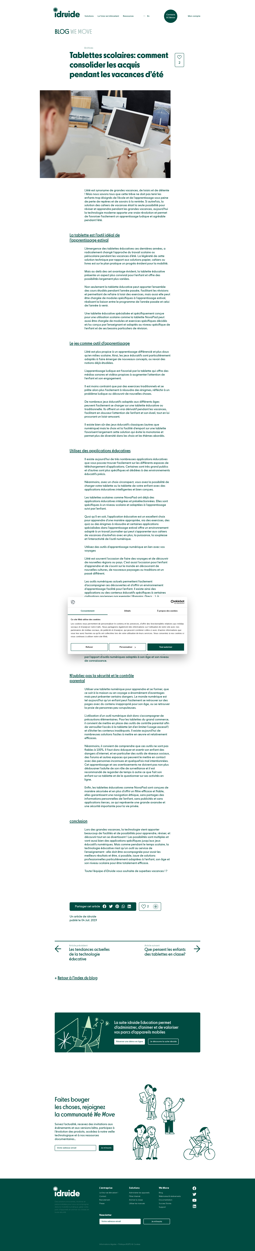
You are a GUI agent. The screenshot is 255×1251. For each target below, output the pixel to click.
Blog (73, 32)
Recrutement (104, 1200)
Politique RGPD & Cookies (129, 1244)
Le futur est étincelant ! (108, 1193)
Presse (101, 1203)
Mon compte (194, 16)
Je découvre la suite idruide (163, 1042)
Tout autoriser (165, 647)
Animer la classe (136, 1200)
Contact (102, 1196)
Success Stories (165, 1203)
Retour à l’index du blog (77, 978)
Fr (144, 16)
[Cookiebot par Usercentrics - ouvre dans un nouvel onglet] (172, 602)
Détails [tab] (127, 611)
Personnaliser (126, 647)
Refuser (89, 647)
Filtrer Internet (134, 1196)
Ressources (128, 16)
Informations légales (107, 1244)
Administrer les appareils (139, 1193)
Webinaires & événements (170, 1196)
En (148, 16)
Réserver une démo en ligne (129, 1042)
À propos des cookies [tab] (167, 611)
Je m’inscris (106, 1148)
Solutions (89, 16)
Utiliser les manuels (137, 1203)
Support (162, 1207)
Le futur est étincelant (108, 16)
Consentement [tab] (87, 611)
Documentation (165, 1200)
